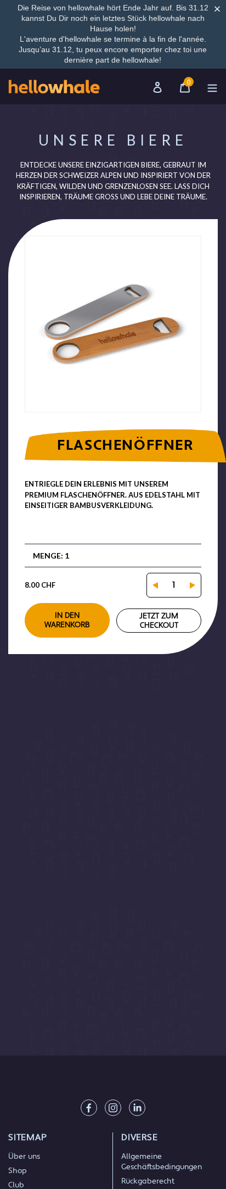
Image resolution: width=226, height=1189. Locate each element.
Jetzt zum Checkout (158, 620)
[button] (219, 8)
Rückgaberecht (147, 1181)
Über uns (24, 1157)
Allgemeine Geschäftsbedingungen (161, 1162)
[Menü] (212, 86)
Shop (17, 1171)
